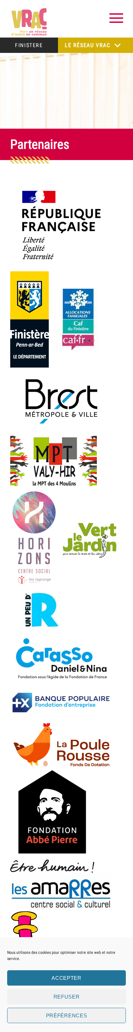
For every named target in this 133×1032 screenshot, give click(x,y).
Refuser (67, 997)
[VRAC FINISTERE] (29, 22)
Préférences (66, 1015)
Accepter (66, 978)
